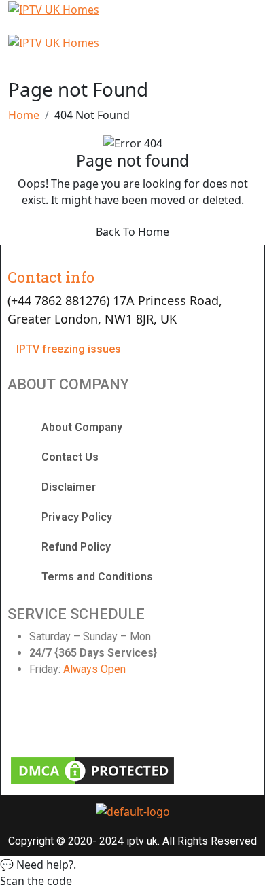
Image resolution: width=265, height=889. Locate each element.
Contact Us (70, 457)
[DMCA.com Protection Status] (92, 769)
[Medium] (215, 719)
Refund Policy (76, 546)
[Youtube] (152, 719)
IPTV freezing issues (68, 349)
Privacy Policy (76, 516)
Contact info (50, 277)
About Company (81, 427)
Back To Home (132, 231)
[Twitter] (88, 719)
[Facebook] (24, 719)
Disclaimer (68, 487)
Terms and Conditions (97, 576)
